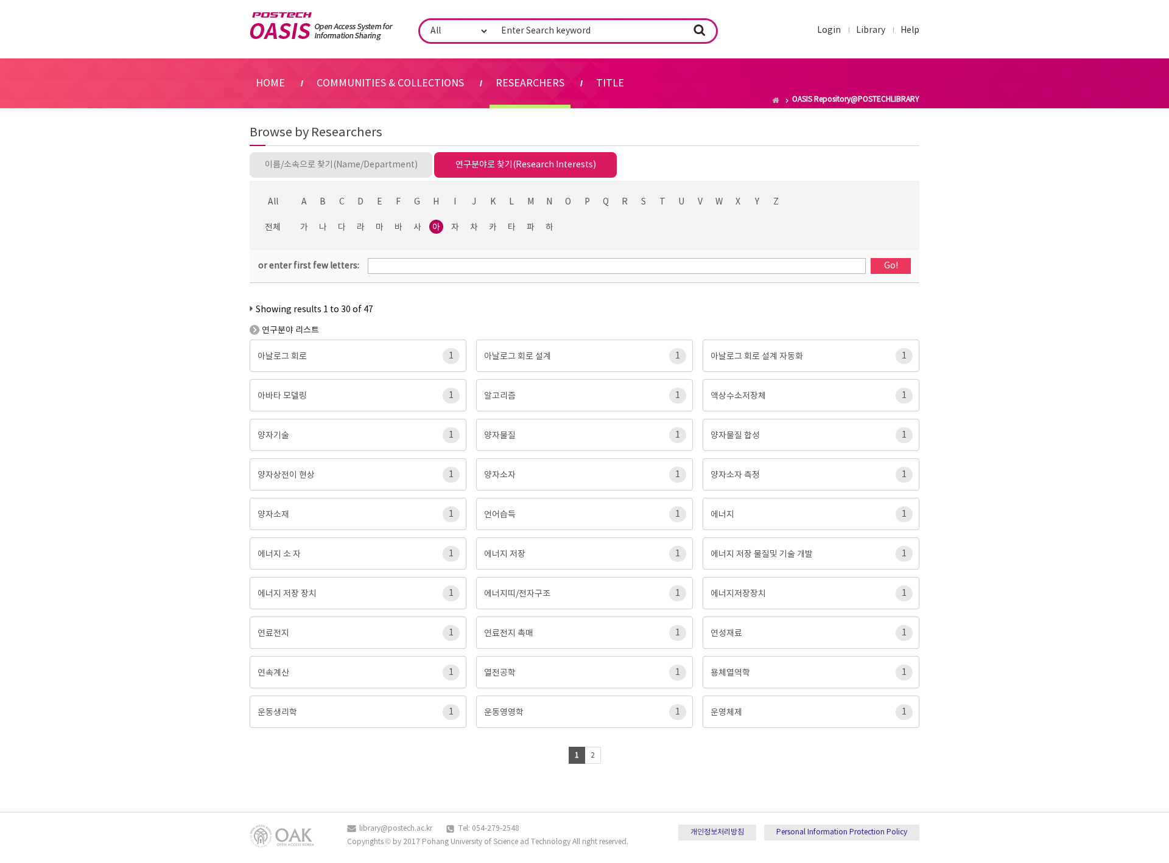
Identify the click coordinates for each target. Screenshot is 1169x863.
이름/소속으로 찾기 (341, 165)
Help (909, 30)
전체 (273, 227)
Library (870, 30)
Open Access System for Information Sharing (321, 26)
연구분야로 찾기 (525, 165)
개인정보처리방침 (717, 832)
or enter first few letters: (308, 266)
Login (829, 30)
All (273, 202)
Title (610, 83)
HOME (270, 83)
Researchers (530, 83)
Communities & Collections (390, 83)
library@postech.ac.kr (395, 829)
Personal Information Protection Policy (841, 832)
